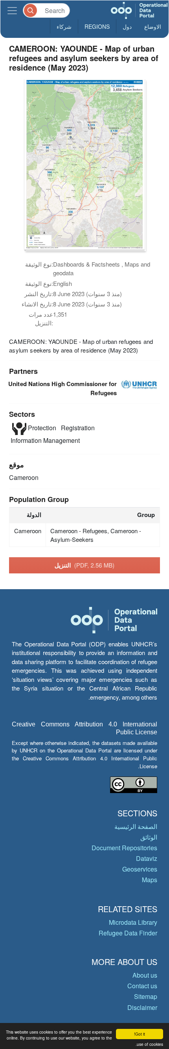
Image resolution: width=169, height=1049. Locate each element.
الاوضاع (152, 26)
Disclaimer (142, 1007)
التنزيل (85, 565)
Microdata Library (133, 922)
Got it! (139, 1034)
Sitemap (145, 996)
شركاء (64, 26)
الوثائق (148, 837)
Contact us (142, 985)
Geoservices (139, 869)
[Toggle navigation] (12, 10)
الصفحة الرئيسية (135, 826)
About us (144, 975)
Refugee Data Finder (128, 932)
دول (127, 26)
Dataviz (146, 858)
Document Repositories (124, 847)
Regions (97, 26)
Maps (149, 879)
